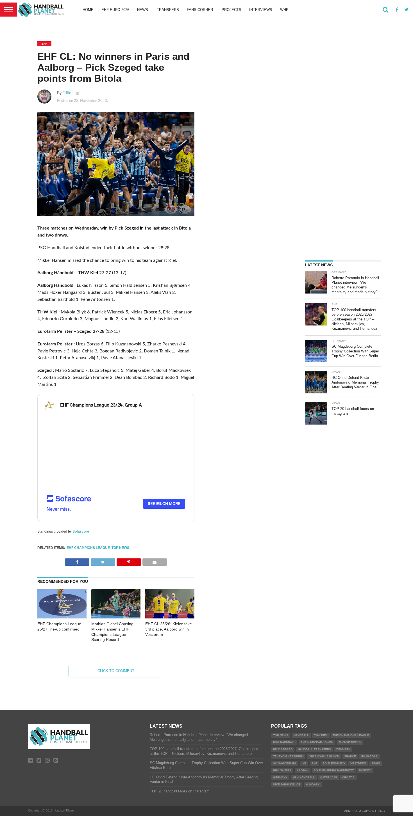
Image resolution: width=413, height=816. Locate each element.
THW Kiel (321, 735)
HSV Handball (304, 777)
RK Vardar (369, 756)
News (142, 10)
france (350, 756)
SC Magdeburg (284, 763)
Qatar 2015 (328, 777)
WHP (284, 10)
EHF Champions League (88, 548)
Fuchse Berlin (350, 742)
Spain (375, 763)
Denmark (343, 749)
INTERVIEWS (260, 10)
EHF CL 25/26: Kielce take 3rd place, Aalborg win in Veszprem (168, 629)
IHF (304, 763)
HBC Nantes (282, 770)
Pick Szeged (282, 749)
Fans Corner (200, 10)
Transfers (168, 10)
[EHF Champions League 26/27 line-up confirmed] (62, 617)
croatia (348, 777)
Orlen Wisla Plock (324, 756)
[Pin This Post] (128, 560)
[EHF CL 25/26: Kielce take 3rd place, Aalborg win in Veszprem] (169, 617)
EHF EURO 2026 (115, 10)
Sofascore (80, 531)
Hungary (313, 784)
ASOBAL (302, 770)
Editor (67, 93)
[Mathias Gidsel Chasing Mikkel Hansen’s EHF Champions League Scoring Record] (115, 617)
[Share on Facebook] (77, 560)
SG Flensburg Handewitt (334, 770)
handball (301, 735)
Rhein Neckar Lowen (317, 742)
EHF (314, 763)
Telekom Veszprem (288, 756)
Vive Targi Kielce (286, 784)
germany (280, 777)
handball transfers (314, 749)
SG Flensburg (334, 763)
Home (88, 10)
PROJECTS (231, 10)
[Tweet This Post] (102, 560)
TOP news (120, 548)
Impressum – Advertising (364, 811)
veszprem (358, 763)
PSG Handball (284, 742)
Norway (365, 770)
